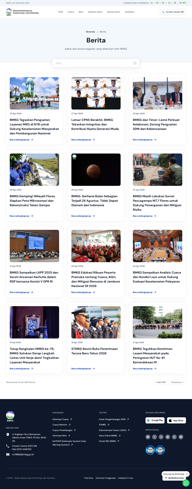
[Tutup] (186, 474)
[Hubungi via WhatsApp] (186, 483)
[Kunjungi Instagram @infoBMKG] (167, 437)
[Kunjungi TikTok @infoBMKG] (174, 437)
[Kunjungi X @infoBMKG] (161, 437)
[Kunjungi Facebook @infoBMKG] (154, 437)
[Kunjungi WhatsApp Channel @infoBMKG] (180, 437)
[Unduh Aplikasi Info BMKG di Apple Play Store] (176, 420)
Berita (103, 31)
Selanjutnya (176, 382)
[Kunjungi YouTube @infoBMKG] (148, 437)
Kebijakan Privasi (125, 478)
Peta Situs (88, 478)
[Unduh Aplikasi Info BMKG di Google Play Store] (155, 420)
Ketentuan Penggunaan (106, 478)
